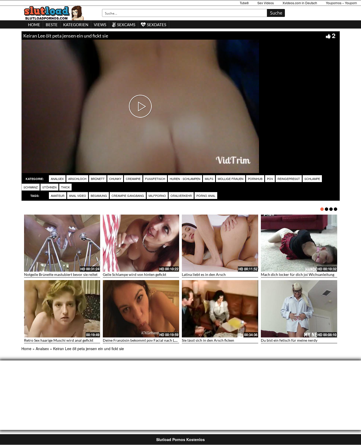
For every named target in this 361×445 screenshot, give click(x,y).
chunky (115, 179)
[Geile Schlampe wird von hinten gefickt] (141, 243)
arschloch (77, 179)
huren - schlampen (185, 179)
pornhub (255, 179)
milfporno (157, 195)
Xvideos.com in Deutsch (300, 2)
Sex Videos (265, 2)
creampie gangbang (128, 195)
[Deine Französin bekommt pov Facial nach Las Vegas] (141, 308)
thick (65, 187)
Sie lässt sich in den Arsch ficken (208, 340)
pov (270, 179)
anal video (77, 195)
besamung (99, 195)
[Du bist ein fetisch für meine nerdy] (299, 308)
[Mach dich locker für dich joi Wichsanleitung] (299, 243)
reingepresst (288, 179)
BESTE (52, 24)
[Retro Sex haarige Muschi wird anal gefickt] (62, 308)
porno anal (205, 195)
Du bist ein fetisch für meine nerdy (289, 340)
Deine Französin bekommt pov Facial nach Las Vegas (145, 340)
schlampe (312, 179)
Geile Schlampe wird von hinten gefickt (134, 274)
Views (100, 24)
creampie (133, 179)
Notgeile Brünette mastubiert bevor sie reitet (61, 274)
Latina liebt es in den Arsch (204, 274)
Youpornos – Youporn (341, 2)
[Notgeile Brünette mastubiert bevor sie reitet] (62, 243)
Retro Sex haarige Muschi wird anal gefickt (58, 340)
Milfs (209, 179)
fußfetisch (155, 179)
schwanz (31, 187)
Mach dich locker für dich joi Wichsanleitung (297, 274)
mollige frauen (230, 179)
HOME (34, 24)
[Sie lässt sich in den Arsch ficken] (220, 308)
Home (26, 348)
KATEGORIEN (75, 24)
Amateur (57, 195)
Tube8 (244, 2)
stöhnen (49, 187)
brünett (98, 179)
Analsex (57, 179)
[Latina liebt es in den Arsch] (220, 243)
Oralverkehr (181, 195)
